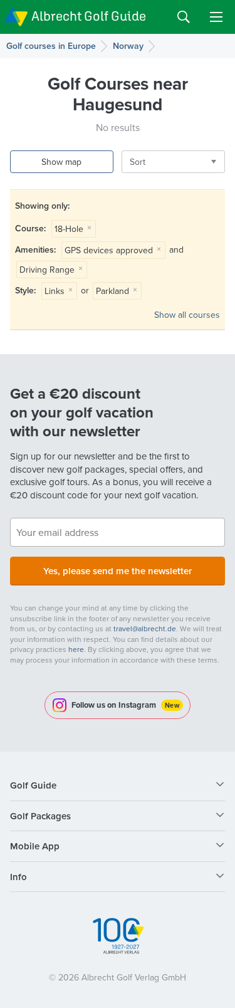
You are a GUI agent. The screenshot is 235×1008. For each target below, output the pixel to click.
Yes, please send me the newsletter (117, 570)
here (76, 649)
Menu (216, 17)
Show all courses (187, 314)
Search (183, 17)
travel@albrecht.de (144, 628)
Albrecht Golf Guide (88, 16)
